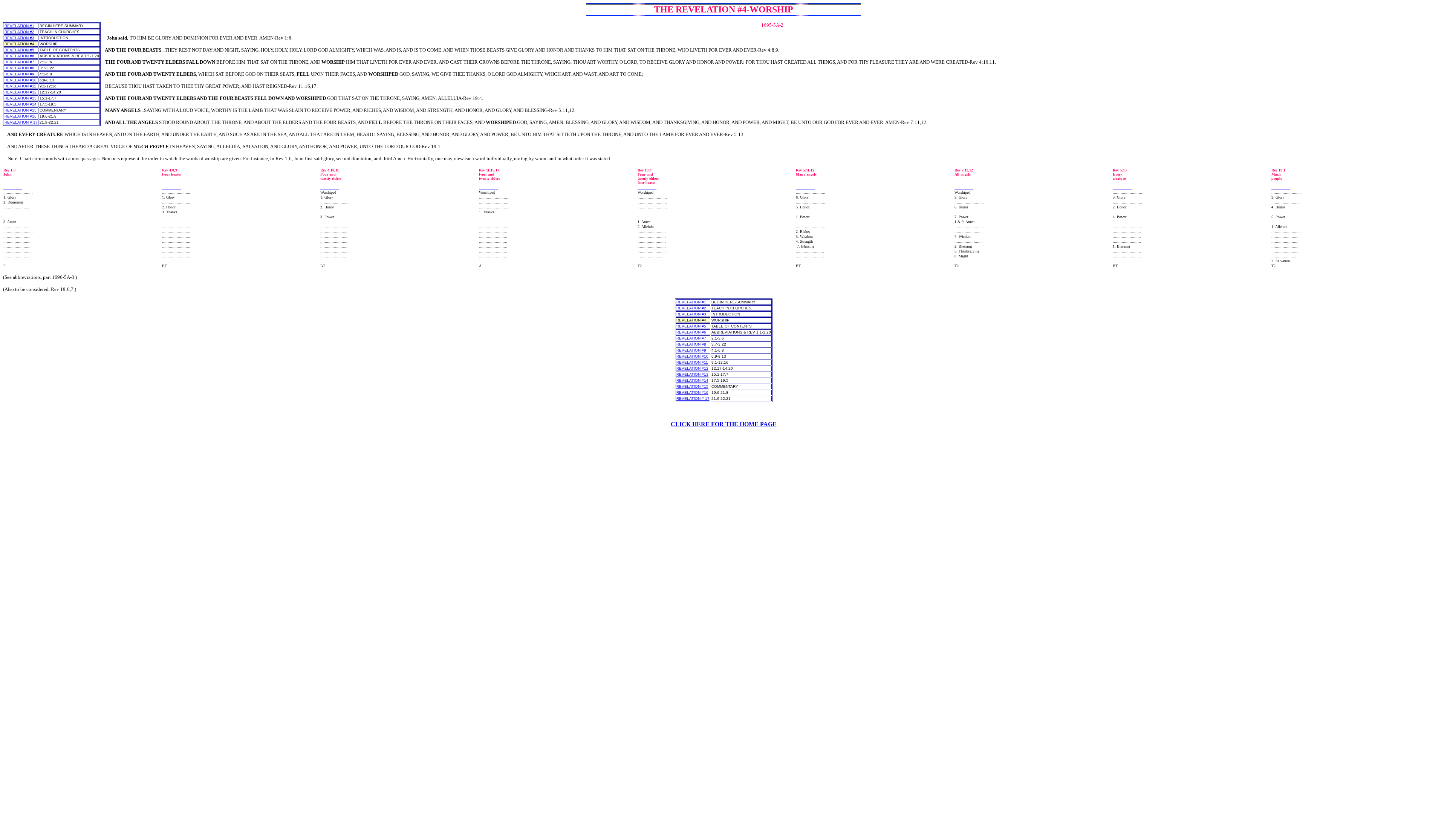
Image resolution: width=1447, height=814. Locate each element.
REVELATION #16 (21, 116)
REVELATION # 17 (21, 122)
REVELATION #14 (21, 104)
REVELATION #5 (19, 50)
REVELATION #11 (20, 86)
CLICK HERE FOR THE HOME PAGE (724, 424)
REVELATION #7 (19, 62)
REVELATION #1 (19, 26)
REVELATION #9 (19, 74)
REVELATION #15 (21, 110)
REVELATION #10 (21, 80)
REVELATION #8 (19, 68)
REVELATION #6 (19, 56)
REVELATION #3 (19, 38)
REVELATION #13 (21, 98)
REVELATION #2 (19, 32)
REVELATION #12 (21, 92)
